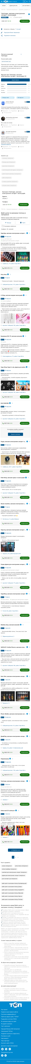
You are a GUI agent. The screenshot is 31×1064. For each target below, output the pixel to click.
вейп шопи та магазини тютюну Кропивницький (14, 883)
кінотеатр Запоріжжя (7, 158)
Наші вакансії (4, 1038)
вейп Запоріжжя (6, 177)
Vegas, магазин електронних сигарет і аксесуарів (16, 441)
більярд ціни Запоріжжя (8, 162)
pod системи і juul (6, 61)
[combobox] (8, 97)
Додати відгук (15, 80)
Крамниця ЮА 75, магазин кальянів (11, 336)
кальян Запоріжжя (7, 865)
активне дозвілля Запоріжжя (9, 181)
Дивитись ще (16, 850)
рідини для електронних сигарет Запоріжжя (13, 875)
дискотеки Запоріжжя (8, 166)
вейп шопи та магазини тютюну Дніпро (12, 886)
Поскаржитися (6, 112)
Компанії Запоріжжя (12, 9)
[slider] (4, 17)
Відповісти (5, 110)
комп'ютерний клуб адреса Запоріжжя (12, 170)
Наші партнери (5, 1040)
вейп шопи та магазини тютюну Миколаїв (12, 893)
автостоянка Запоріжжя (21, 865)
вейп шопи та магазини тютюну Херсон (12, 896)
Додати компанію (15, 434)
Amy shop (4, 274)
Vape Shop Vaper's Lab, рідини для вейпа (13, 367)
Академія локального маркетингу (10, 1033)
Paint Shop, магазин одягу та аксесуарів (13, 477)
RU (27, 1)
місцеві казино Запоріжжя (9, 185)
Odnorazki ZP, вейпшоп (8, 810)
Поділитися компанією (8, 36)
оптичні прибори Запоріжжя (9, 869)
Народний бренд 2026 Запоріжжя (10, 1029)
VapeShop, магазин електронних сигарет (13, 594)
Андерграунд (5, 759)
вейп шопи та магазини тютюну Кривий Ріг (13, 889)
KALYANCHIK (5, 403)
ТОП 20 (3, 9)
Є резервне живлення (10, 226)
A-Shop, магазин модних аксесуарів (11, 295)
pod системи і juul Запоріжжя (9, 878)
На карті (18, 29)
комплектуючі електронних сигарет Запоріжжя (14, 872)
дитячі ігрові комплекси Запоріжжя (11, 173)
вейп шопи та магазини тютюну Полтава (12, 899)
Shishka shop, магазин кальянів (10, 625)
